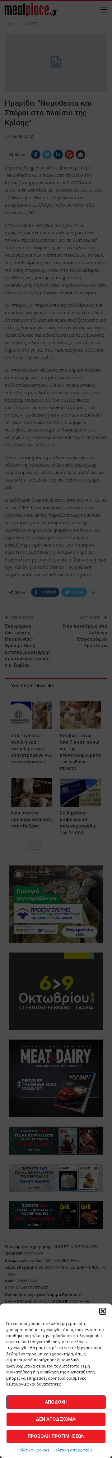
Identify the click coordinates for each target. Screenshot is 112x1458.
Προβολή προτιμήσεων (56, 1436)
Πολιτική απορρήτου (72, 1450)
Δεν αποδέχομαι (56, 1419)
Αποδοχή (56, 1402)
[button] (103, 1311)
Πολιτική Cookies (33, 1450)
